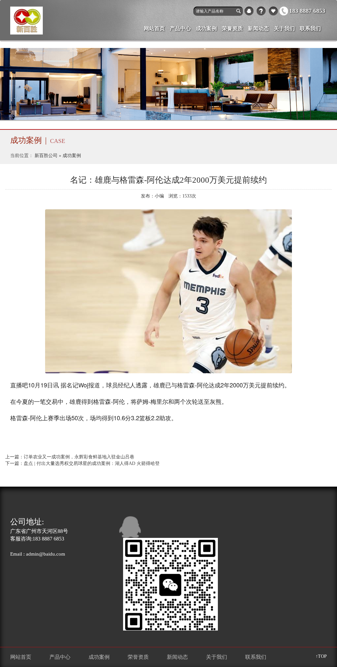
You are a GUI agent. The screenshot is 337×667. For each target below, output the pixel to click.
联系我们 (310, 28)
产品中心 (273, 11)
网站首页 (154, 28)
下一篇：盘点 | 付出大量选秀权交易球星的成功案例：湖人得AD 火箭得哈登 (82, 463)
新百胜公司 (46, 155)
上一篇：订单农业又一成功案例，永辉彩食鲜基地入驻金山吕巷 (69, 456)
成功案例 (206, 28)
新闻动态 (258, 28)
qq (249, 11)
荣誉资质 (232, 28)
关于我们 (261, 11)
